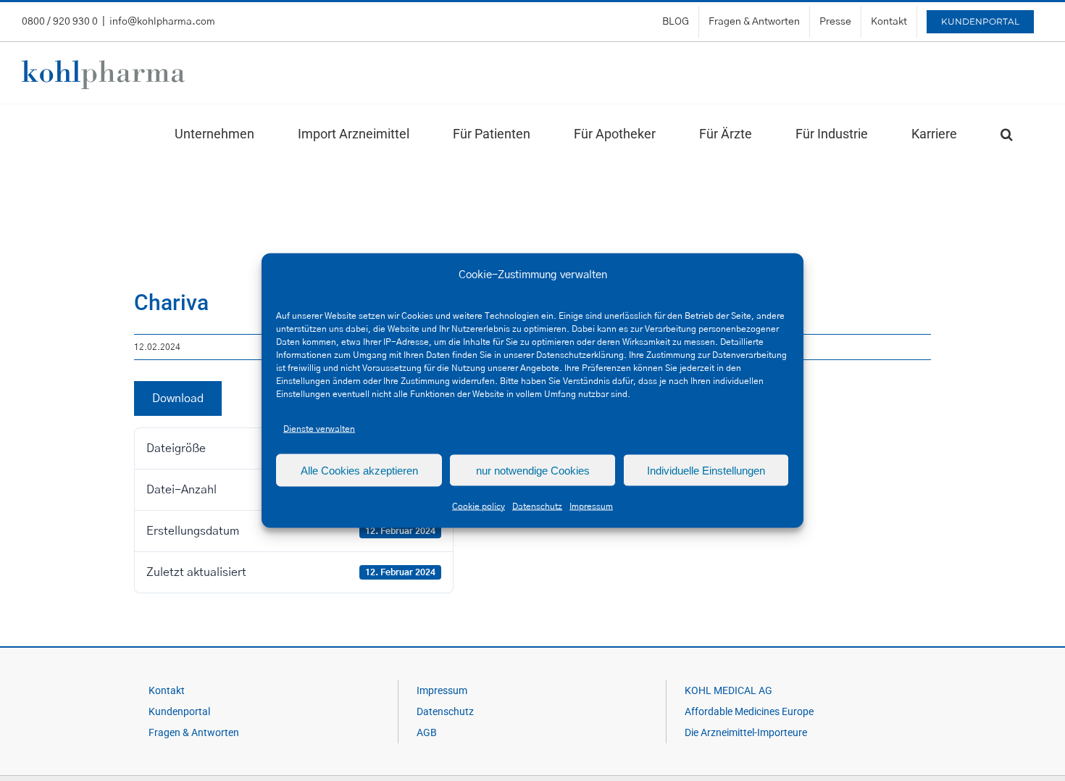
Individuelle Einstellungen (706, 470)
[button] (1006, 134)
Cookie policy (478, 506)
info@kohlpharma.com (162, 22)
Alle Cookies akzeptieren (359, 470)
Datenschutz (537, 506)
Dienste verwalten (319, 429)
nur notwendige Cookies (533, 470)
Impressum (591, 506)
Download (178, 398)
